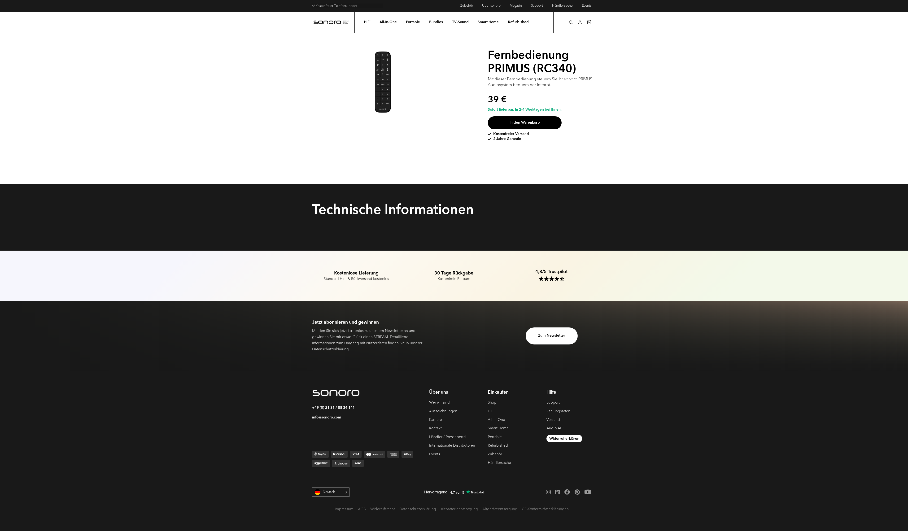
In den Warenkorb (525, 123)
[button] (570, 22)
